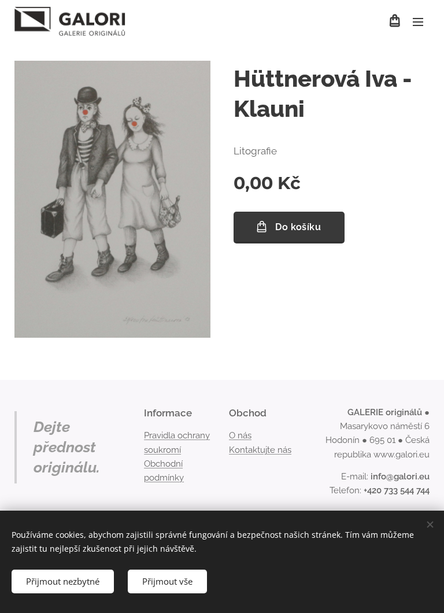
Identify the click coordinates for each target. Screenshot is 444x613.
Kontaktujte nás (260, 450)
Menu (418, 21)
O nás (240, 435)
